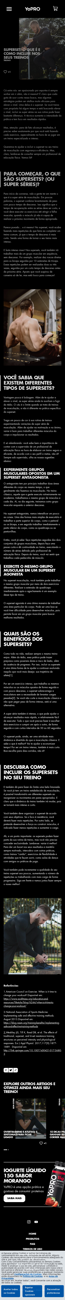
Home (32, 1234)
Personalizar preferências (53, 1291)
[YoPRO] (32, 9)
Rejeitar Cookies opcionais (30, 1291)
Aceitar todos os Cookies (11, 1291)
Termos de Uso (32, 1249)
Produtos (32, 1239)
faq (32, 1244)
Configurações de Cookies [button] (28, 1274)
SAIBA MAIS (14, 1198)
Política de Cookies (33, 1276)
